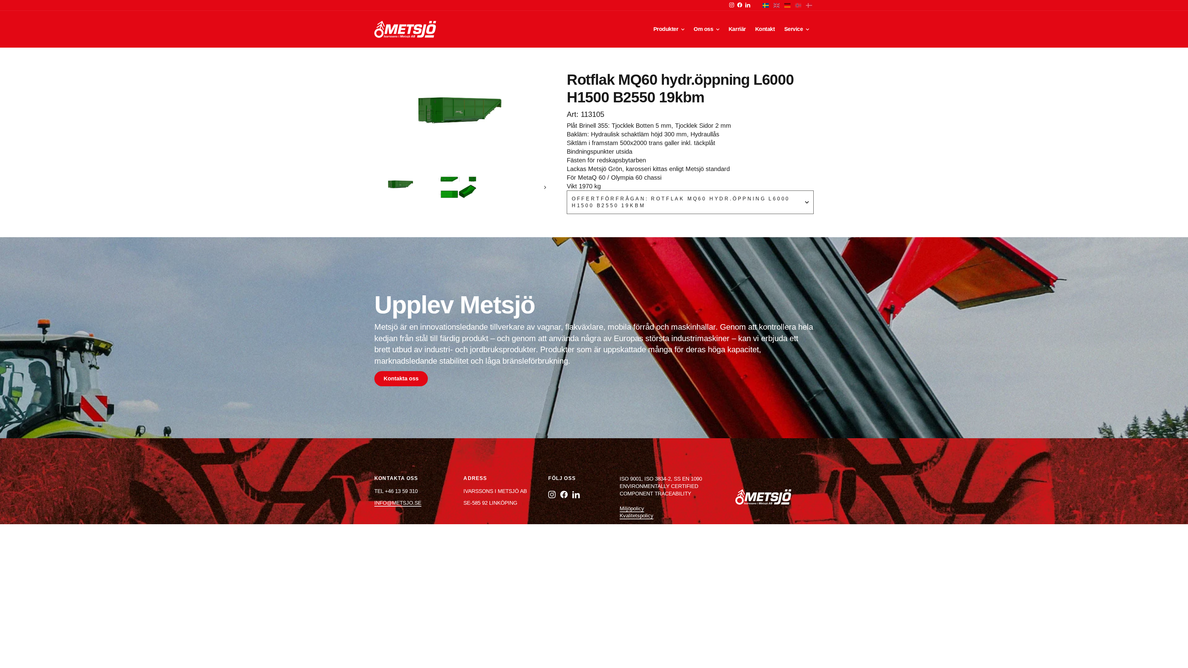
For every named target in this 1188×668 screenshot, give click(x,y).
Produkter (666, 29)
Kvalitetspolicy (636, 516)
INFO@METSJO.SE (397, 503)
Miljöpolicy (632, 509)
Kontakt (765, 29)
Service (794, 29)
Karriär (737, 29)
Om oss (704, 29)
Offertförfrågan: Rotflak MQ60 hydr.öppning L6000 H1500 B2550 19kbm (681, 202)
